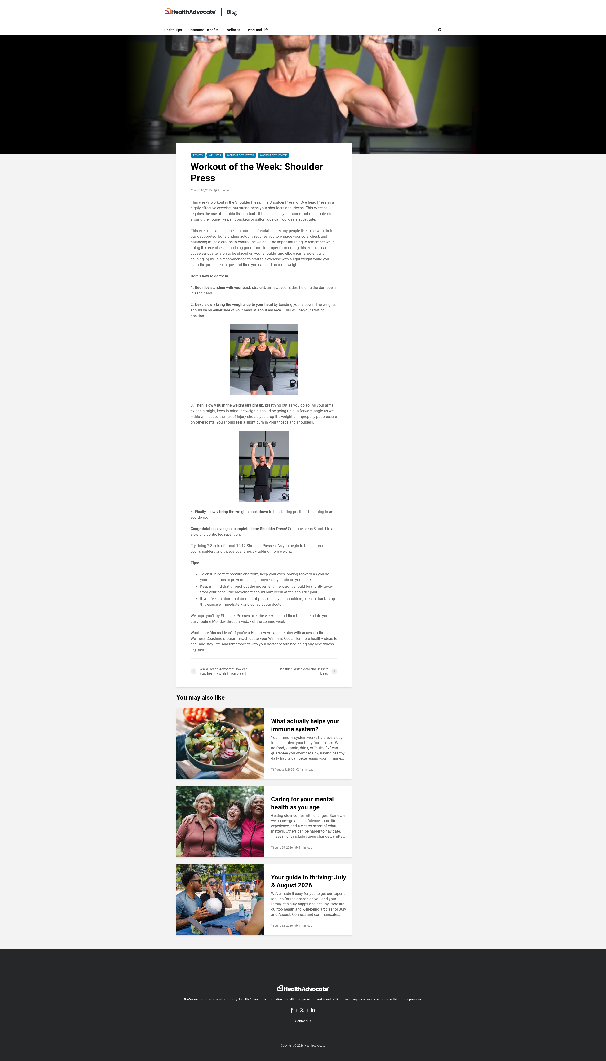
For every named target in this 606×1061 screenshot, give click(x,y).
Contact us (303, 1021)
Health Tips (173, 30)
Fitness (198, 155)
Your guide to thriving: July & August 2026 (308, 881)
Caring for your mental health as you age (302, 803)
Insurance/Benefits (204, 30)
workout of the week (273, 155)
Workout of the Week (240, 155)
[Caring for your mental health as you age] (220, 821)
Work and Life (258, 30)
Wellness (233, 30)
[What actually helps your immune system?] (220, 743)
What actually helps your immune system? (305, 725)
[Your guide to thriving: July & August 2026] (220, 899)
